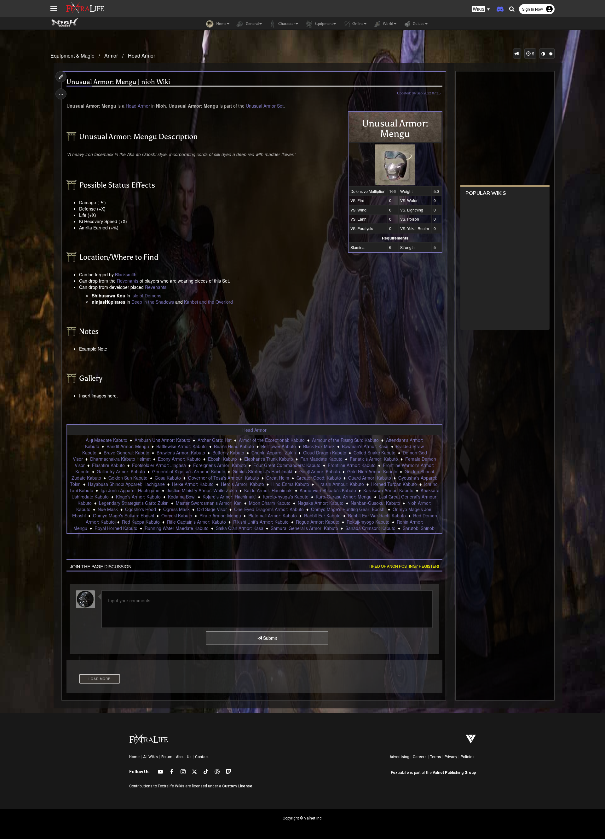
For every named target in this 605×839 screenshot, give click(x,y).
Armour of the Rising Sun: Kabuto (345, 440)
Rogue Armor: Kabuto (317, 522)
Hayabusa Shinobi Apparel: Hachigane (126, 484)
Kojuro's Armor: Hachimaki (229, 496)
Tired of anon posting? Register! (404, 566)
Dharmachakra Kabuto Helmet (120, 459)
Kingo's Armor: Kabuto (138, 496)
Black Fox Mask (319, 446)
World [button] (387, 23)
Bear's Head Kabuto (234, 446)
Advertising (399, 757)
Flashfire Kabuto (108, 465)
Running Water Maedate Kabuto (177, 528)
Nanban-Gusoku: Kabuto (375, 503)
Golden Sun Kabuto (127, 478)
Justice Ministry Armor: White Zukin (202, 490)
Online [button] (357, 23)
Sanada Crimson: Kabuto (370, 528)
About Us (184, 757)
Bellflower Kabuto (278, 446)
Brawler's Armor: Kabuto (181, 452)
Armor (111, 55)
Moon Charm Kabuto (270, 503)
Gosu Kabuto (168, 478)
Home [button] (220, 23)
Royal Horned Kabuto (116, 528)
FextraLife (400, 772)
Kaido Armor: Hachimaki (268, 490)
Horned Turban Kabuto (394, 484)
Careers (420, 757)
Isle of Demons (146, 295)
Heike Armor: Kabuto (193, 484)
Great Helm (277, 478)
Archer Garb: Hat (215, 440)
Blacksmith (125, 274)
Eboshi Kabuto (222, 459)
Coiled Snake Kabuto (374, 452)
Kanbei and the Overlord (208, 302)
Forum (166, 757)
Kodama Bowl (181, 496)
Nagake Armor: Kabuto (320, 503)
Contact (202, 757)
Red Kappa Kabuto (141, 522)
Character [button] (286, 23)
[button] (481, 9)
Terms (435, 757)
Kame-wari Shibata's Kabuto (328, 490)
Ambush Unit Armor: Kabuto (162, 440)
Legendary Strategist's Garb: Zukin (134, 503)
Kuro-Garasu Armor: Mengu (344, 496)
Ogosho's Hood (140, 509)
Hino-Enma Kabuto (290, 484)
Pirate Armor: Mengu (220, 515)
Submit (269, 638)
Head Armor (141, 55)
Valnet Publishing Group (454, 772)
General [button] (252, 23)
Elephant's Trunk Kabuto (268, 459)
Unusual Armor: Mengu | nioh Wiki (118, 82)
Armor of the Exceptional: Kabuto (272, 440)
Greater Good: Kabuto (319, 478)
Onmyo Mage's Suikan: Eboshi (123, 515)
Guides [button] (418, 23)
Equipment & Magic (72, 55)
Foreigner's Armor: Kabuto (219, 465)
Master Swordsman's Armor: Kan (209, 503)
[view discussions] (517, 53)
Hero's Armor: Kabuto (242, 484)
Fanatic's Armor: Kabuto (374, 459)
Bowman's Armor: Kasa (365, 446)
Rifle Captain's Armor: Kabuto (196, 522)
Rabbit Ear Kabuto (322, 515)
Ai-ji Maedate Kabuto (106, 440)
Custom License (237, 786)
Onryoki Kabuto (176, 515)
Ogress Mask (176, 509)
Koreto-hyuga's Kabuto (285, 496)
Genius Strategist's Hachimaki (262, 471)
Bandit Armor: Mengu (128, 446)
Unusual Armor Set (265, 106)
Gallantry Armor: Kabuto (121, 471)
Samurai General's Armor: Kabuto (304, 528)
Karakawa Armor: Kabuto (388, 490)
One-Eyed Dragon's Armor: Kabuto (269, 509)
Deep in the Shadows (152, 302)
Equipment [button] (323, 23)
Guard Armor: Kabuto (369, 478)
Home (134, 757)
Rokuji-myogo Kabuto (368, 522)
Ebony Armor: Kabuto (179, 459)
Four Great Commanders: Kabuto (286, 465)
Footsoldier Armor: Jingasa (159, 465)
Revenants (127, 281)
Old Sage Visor (212, 509)
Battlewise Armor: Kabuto (181, 446)
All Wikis (150, 757)
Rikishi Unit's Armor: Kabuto (261, 522)
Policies (468, 757)
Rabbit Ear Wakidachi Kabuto (377, 515)
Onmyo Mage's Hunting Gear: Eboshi (348, 509)
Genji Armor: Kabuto (319, 471)
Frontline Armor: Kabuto (352, 465)
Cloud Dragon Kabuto (324, 452)
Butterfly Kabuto (228, 452)
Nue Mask (108, 509)
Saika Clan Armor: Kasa (239, 528)
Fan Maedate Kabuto (321, 459)
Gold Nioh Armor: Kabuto (372, 471)
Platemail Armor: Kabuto (272, 515)
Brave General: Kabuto (126, 452)
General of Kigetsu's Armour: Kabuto (188, 471)
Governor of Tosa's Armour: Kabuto (223, 478)
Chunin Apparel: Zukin (273, 452)
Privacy (451, 757)
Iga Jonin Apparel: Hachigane (130, 490)
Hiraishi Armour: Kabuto (340, 484)
